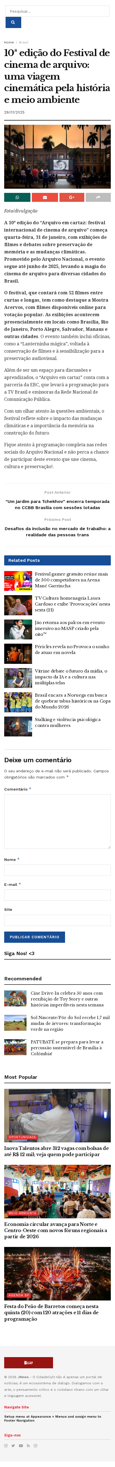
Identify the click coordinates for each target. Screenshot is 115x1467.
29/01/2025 (14, 112)
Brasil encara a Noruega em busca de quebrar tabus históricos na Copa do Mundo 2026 (73, 701)
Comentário (18, 789)
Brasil (23, 42)
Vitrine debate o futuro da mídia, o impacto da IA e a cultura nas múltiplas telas (71, 676)
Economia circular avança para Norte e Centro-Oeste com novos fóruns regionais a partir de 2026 (55, 1230)
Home (9, 42)
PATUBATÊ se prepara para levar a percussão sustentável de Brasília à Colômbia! (67, 1047)
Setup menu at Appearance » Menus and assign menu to (52, 1418)
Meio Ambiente (23, 1213)
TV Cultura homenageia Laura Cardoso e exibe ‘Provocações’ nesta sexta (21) (72, 604)
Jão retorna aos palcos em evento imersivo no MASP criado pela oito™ (69, 628)
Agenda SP (19, 1295)
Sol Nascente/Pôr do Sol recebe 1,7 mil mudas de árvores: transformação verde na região (70, 1023)
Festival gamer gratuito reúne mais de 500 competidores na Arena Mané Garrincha (71, 579)
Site (8, 909)
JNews (23, 1377)
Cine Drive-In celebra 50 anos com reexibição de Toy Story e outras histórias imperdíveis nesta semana (67, 999)
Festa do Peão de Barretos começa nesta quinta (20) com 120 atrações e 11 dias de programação (51, 1313)
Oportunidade (22, 1137)
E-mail (12, 884)
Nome (12, 859)
